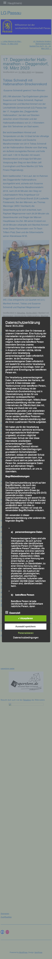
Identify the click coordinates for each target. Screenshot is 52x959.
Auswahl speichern (25, 626)
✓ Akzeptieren (25, 618)
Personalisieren (26, 633)
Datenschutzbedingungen (26, 637)
